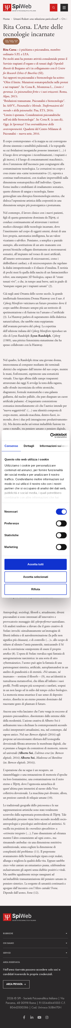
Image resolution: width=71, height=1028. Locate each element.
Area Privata (14, 984)
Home (6, 19)
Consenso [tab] (11, 445)
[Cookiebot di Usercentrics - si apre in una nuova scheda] (50, 435)
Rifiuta (35, 589)
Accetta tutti (35, 564)
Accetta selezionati (35, 576)
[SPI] (19, 7)
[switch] (61, 523)
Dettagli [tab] (29, 445)
